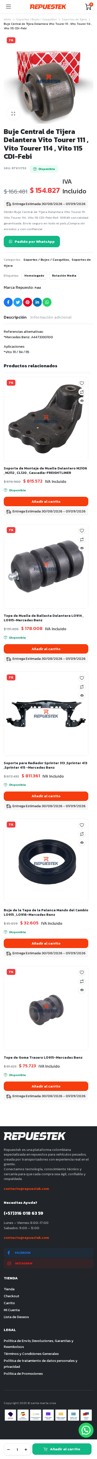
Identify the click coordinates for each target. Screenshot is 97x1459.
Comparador (81, 391)
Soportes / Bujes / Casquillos (36, 19)
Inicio (7, 19)
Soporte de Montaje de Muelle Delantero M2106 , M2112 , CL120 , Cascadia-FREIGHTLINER (45, 470)
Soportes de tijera (74, 19)
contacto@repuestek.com (26, 1188)
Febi (38, 287)
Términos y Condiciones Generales (31, 1353)
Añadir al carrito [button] (46, 501)
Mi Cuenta (12, 1310)
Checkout (11, 1296)
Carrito (9, 1303)
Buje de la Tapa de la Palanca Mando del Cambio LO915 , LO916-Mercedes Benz (46, 912)
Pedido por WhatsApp (35, 241)
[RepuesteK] (48, 6)
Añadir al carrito (65, 1449)
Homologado (34, 275)
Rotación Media (64, 275)
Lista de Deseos (16, 1317)
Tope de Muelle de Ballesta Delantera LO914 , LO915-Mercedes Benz (43, 618)
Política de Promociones (23, 1373)
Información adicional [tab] (51, 317)
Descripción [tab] (15, 317)
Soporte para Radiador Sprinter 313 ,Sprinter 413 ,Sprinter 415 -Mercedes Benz (45, 765)
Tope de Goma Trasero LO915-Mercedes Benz (43, 1057)
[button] (13, 114)
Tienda (9, 1289)
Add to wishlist (81, 383)
